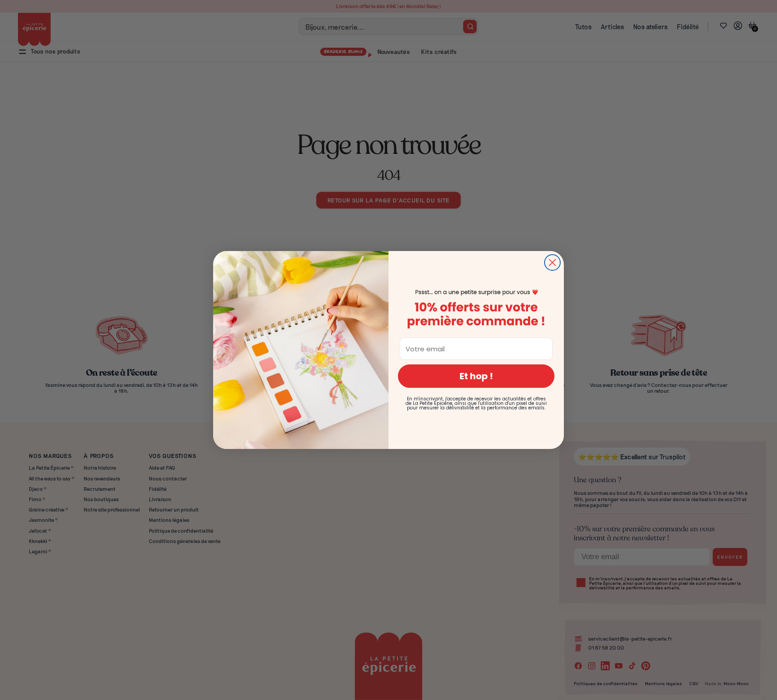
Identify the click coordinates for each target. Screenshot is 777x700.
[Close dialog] (552, 262)
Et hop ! (476, 376)
